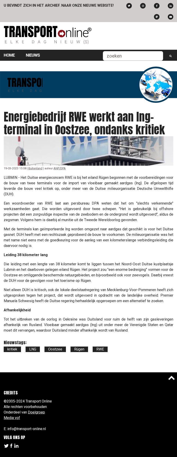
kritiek (12, 349)
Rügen (79, 349)
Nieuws (33, 55)
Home (9, 55)
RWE (100, 349)
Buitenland (35, 168)
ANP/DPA (59, 168)
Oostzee (55, 349)
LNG (32, 349)
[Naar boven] (171, 377)
